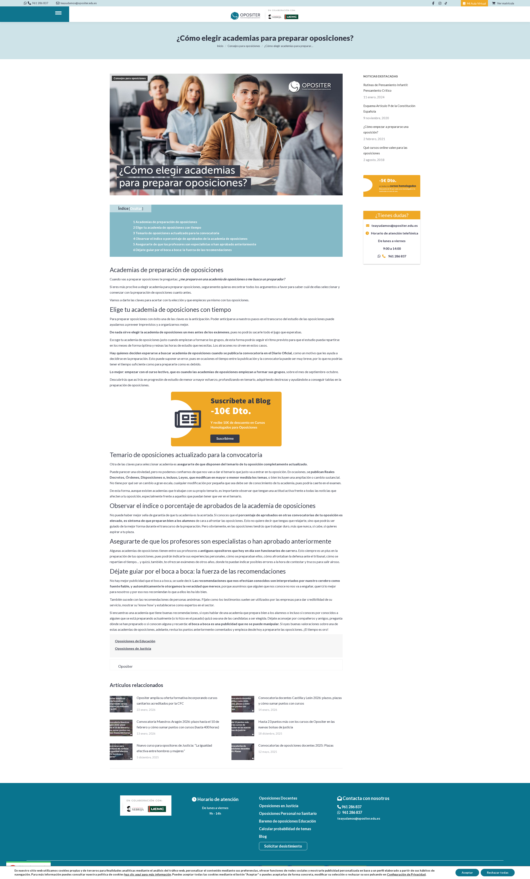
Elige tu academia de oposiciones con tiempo (167, 227)
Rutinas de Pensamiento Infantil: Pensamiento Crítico (385, 87)
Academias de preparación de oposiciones (165, 222)
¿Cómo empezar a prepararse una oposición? (385, 129)
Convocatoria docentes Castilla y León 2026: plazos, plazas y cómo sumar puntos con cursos (300, 700)
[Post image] (121, 704)
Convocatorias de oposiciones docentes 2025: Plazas (296, 745)
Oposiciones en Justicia (278, 805)
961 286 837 (40, 3)
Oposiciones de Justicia (133, 648)
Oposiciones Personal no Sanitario (288, 813)
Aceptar (467, 872)
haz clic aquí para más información (147, 875)
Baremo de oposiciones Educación (287, 821)
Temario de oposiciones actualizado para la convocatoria (176, 233)
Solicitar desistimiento (283, 846)
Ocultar (136, 208)
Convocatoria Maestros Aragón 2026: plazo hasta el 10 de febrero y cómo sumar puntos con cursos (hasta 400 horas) (178, 724)
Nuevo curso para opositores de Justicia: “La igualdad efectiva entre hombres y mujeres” (174, 748)
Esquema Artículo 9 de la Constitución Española (389, 108)
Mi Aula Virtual (476, 3)
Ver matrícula (505, 3)
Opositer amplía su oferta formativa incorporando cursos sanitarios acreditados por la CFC (177, 700)
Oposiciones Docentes (278, 798)
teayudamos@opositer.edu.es (394, 225)
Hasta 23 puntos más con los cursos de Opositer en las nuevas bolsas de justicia (296, 724)
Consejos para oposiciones (130, 78)
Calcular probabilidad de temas (285, 828)
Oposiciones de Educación (135, 641)
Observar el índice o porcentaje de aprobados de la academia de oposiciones (190, 238)
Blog (263, 836)
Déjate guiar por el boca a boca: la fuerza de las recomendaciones (182, 250)
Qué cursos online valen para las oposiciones (385, 150)
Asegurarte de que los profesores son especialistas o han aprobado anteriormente (194, 244)
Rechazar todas (497, 872)
